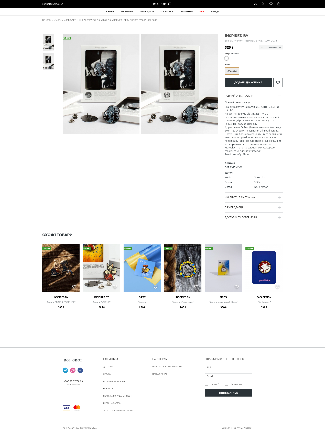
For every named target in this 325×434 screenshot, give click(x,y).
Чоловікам (127, 11)
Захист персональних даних (118, 410)
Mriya (223, 297)
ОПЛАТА (107, 374)
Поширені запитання (114, 381)
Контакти (108, 389)
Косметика (166, 11)
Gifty (142, 297)
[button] (287, 268)
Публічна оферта (112, 403)
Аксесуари (70, 20)
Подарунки (186, 11)
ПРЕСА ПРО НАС (159, 374)
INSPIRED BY (236, 35)
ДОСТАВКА (108, 367)
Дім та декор (147, 11)
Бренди (215, 11)
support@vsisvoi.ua (52, 4)
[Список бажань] (271, 4)
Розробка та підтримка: (236, 428)
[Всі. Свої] (162, 3)
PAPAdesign (264, 297)
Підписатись (228, 392)
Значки (103, 20)
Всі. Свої (46, 20)
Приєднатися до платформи (167, 367)
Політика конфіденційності (117, 396)
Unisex (57, 20)
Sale (201, 11)
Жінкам (110, 11)
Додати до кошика (248, 82)
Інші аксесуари (87, 20)
